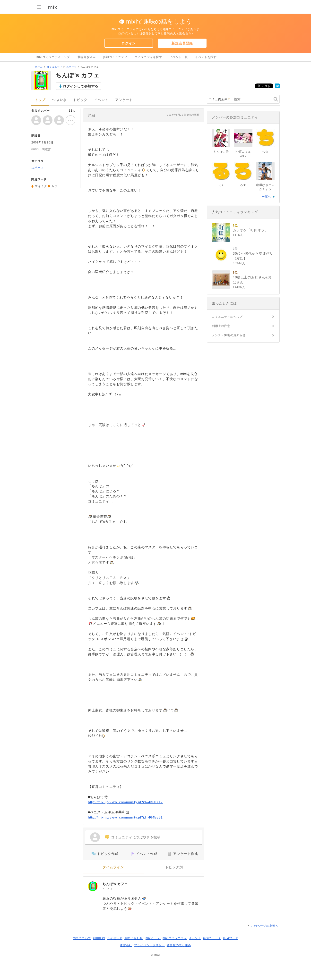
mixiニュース (212, 938)
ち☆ (265, 151)
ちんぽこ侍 (221, 151)
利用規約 (99, 938)
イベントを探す (205, 57)
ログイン (128, 43)
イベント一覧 (179, 57)
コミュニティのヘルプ (227, 316)
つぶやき (59, 100)
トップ (40, 100)
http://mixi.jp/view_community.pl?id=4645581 (125, 817)
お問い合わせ (133, 938)
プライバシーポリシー (149, 945)
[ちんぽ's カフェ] (93, 886)
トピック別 (174, 867)
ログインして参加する (80, 86)
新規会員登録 (182, 43)
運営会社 (126, 945)
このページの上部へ (264, 926)
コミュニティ (54, 67)
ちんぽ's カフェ (115, 884)
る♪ (221, 185)
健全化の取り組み (179, 945)
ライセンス (114, 938)
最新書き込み (86, 57)
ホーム (39, 67)
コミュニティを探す (148, 57)
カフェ (55, 186)
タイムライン (113, 867)
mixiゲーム (153, 938)
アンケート (124, 100)
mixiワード (230, 938)
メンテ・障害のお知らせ (229, 335)
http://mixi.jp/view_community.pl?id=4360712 (125, 802)
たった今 (108, 889)
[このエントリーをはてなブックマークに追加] (277, 87)
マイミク (41, 186)
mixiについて (82, 938)
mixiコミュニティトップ (53, 57)
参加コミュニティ (115, 57)
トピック (80, 100)
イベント (101, 100)
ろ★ (243, 185)
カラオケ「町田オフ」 (250, 230)
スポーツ (71, 67)
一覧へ (266, 196)
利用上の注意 (221, 326)
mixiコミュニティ (175, 938)
